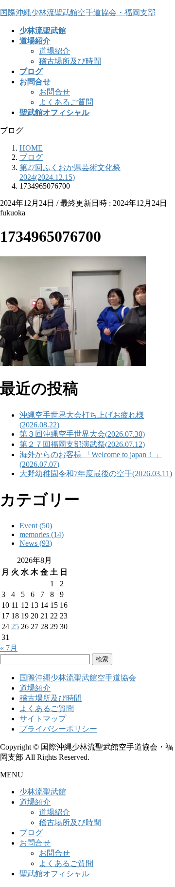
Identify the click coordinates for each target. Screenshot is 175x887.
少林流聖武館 (42, 792)
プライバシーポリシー (58, 729)
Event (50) (35, 525)
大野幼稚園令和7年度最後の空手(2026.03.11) (95, 473)
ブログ (31, 833)
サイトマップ (42, 718)
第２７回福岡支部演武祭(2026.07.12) (82, 444)
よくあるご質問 (66, 102)
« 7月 (9, 648)
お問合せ (54, 92)
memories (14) (41, 534)
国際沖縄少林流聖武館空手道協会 (77, 678)
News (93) (35, 543)
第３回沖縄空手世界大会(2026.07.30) (82, 434)
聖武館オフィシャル (54, 873)
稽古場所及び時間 (70, 61)
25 (15, 626)
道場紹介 (54, 51)
